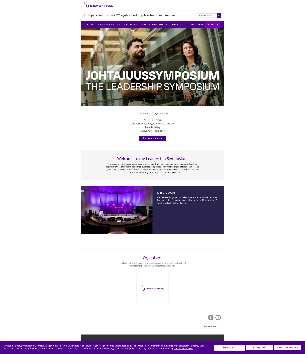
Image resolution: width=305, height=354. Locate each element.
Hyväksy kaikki (259, 347)
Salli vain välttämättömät (287, 347)
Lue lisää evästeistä (183, 348)
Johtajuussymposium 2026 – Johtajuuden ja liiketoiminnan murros (129, 15)
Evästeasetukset (229, 347)
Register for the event (152, 138)
